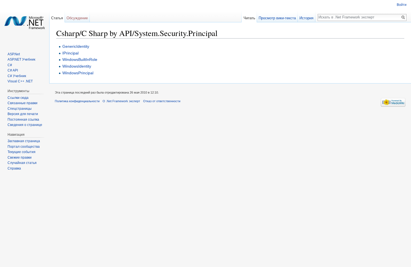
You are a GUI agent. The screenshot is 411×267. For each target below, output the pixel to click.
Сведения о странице (25, 125)
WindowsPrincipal (77, 73)
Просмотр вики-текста (277, 18)
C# (10, 65)
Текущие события (22, 152)
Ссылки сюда (18, 98)
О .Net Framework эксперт (121, 101)
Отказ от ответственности (161, 101)
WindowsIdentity (76, 66)
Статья (57, 18)
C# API (13, 70)
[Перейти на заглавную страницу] (24, 22)
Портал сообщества (24, 147)
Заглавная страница (24, 141)
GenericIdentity (75, 46)
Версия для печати (23, 114)
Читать (249, 18)
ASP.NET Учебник (21, 59)
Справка (14, 168)
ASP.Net (14, 54)
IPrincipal (70, 53)
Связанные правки (22, 103)
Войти (402, 5)
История (306, 18)
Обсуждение (77, 18)
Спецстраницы (20, 109)
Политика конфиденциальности (77, 101)
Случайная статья (22, 163)
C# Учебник (17, 76)
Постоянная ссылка (23, 119)
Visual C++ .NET (20, 81)
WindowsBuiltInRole (79, 59)
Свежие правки (20, 157)
